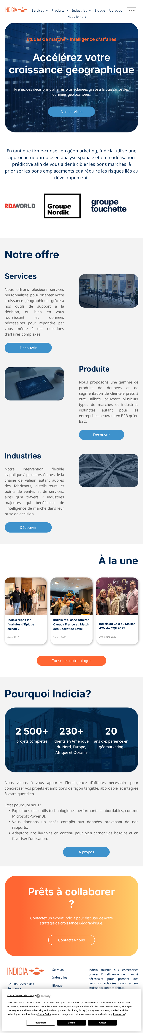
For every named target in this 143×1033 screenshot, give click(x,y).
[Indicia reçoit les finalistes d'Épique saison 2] (26, 596)
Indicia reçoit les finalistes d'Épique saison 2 (20, 624)
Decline (71, 1022)
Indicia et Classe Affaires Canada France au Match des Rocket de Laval (71, 624)
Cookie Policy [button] (44, 1014)
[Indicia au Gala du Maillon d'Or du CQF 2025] (117, 596)
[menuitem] (40, 10)
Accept (102, 1022)
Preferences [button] (119, 1014)
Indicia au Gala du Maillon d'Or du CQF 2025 (117, 626)
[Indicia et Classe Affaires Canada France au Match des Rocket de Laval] (71, 596)
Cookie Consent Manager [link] (20, 995)
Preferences (40, 1022)
